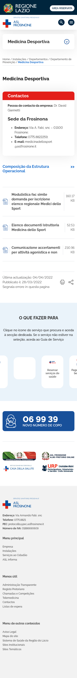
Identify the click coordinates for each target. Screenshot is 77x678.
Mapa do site (10, 636)
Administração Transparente (19, 584)
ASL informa (10, 559)
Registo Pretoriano (13, 589)
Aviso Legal (9, 631)
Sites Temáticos (12, 649)
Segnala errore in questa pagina (26, 287)
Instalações (19, 59)
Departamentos (38, 59)
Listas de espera (12, 606)
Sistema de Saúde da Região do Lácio (25, 640)
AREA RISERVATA (62, 8)
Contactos (9, 602)
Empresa (8, 546)
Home (6, 59)
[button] (62, 282)
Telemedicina (11, 597)
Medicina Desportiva (28, 41)
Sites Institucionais (14, 644)
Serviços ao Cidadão (15, 555)
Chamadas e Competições (18, 593)
